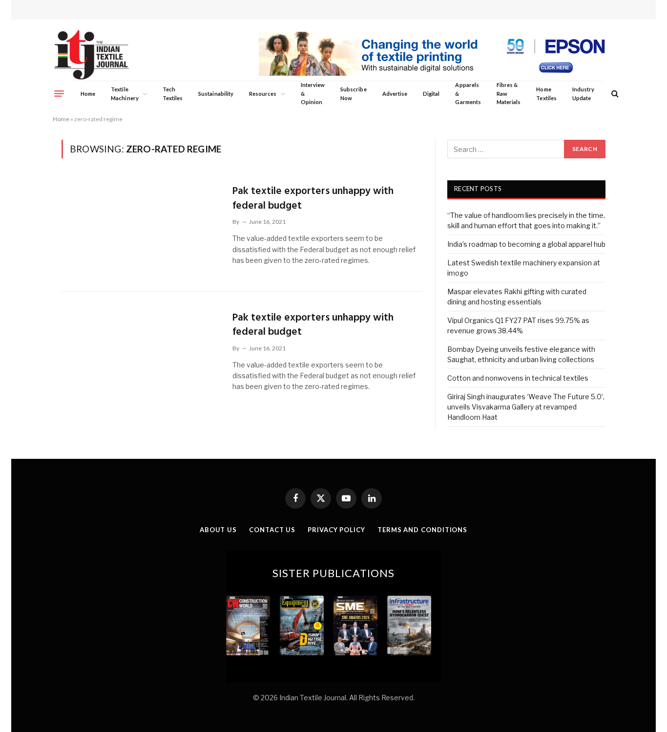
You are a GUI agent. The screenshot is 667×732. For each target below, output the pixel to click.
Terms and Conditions (422, 530)
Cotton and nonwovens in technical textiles (517, 378)
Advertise (395, 93)
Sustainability (215, 93)
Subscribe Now (353, 93)
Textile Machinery (125, 93)
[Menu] (59, 93)
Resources (263, 93)
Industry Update (583, 93)
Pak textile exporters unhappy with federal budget (313, 198)
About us (218, 530)
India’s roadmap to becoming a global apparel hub (526, 244)
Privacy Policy (336, 530)
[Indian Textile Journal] (91, 55)
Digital (431, 93)
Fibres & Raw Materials (509, 93)
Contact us (272, 530)
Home (88, 93)
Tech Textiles (173, 93)
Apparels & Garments (467, 93)
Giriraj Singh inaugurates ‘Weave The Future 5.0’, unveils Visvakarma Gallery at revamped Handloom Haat (525, 406)
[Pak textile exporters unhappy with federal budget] (141, 228)
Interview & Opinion (313, 93)
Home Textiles (546, 93)
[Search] (614, 94)
